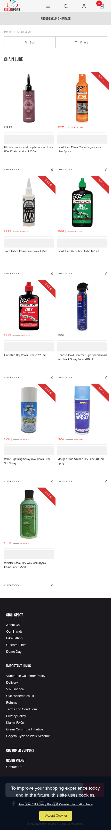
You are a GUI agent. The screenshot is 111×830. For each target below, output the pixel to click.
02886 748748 (15, 760)
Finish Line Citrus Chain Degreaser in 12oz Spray (80, 149)
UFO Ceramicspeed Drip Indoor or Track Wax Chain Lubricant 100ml (28, 149)
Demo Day (13, 652)
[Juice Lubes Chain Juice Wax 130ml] (28, 202)
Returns (11, 703)
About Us (13, 625)
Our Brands (14, 632)
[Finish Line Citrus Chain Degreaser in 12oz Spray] (82, 98)
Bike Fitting (14, 638)
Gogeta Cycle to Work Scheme (28, 736)
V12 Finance (15, 689)
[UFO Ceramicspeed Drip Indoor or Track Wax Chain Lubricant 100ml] (28, 98)
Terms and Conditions (21, 709)
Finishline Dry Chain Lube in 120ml (24, 355)
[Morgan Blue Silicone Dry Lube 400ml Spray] (82, 410)
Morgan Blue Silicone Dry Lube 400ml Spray (81, 461)
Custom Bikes (16, 645)
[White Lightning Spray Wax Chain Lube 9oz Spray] (28, 410)
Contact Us (14, 767)
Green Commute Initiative (24, 729)
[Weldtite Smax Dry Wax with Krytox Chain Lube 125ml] (28, 514)
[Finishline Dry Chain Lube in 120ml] (28, 306)
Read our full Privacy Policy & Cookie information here (56, 804)
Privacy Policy (16, 716)
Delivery (12, 683)
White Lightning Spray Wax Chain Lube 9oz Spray (27, 461)
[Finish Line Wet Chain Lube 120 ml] (82, 202)
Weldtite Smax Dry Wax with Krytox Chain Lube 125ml (25, 565)
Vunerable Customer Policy (25, 676)
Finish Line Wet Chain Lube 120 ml (78, 251)
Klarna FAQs (15, 723)
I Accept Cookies (56, 816)
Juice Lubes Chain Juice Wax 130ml (25, 251)
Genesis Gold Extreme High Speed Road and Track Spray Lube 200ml (82, 357)
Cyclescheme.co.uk (20, 696)
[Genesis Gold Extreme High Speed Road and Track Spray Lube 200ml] (82, 306)
